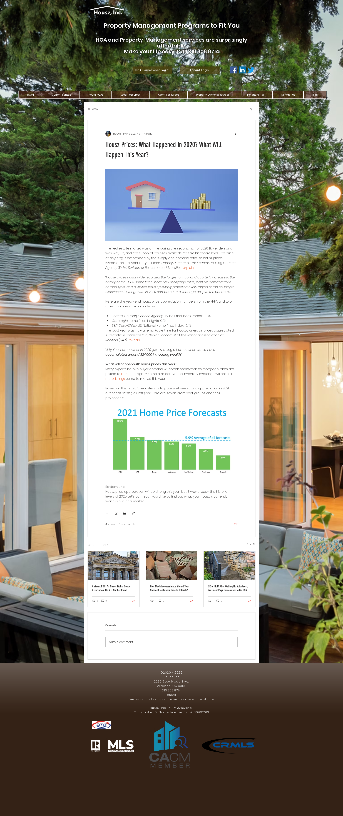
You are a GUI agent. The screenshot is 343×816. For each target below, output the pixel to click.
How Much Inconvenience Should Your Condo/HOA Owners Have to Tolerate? (169, 588)
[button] (251, 109)
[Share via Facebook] (107, 513)
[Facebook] (233, 69)
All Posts (93, 109)
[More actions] (235, 134)
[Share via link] (133, 513)
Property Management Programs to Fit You (171, 25)
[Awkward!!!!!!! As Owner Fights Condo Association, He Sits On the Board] (113, 565)
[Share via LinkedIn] (124, 513)
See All (251, 544)
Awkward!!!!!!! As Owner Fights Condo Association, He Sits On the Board (111, 588)
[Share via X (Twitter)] (116, 513)
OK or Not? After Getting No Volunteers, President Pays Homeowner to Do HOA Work (228, 588)
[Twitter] (250, 69)
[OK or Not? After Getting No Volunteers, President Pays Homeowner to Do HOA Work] (229, 565)
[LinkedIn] (242, 69)
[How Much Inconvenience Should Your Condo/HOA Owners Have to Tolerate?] (171, 565)
